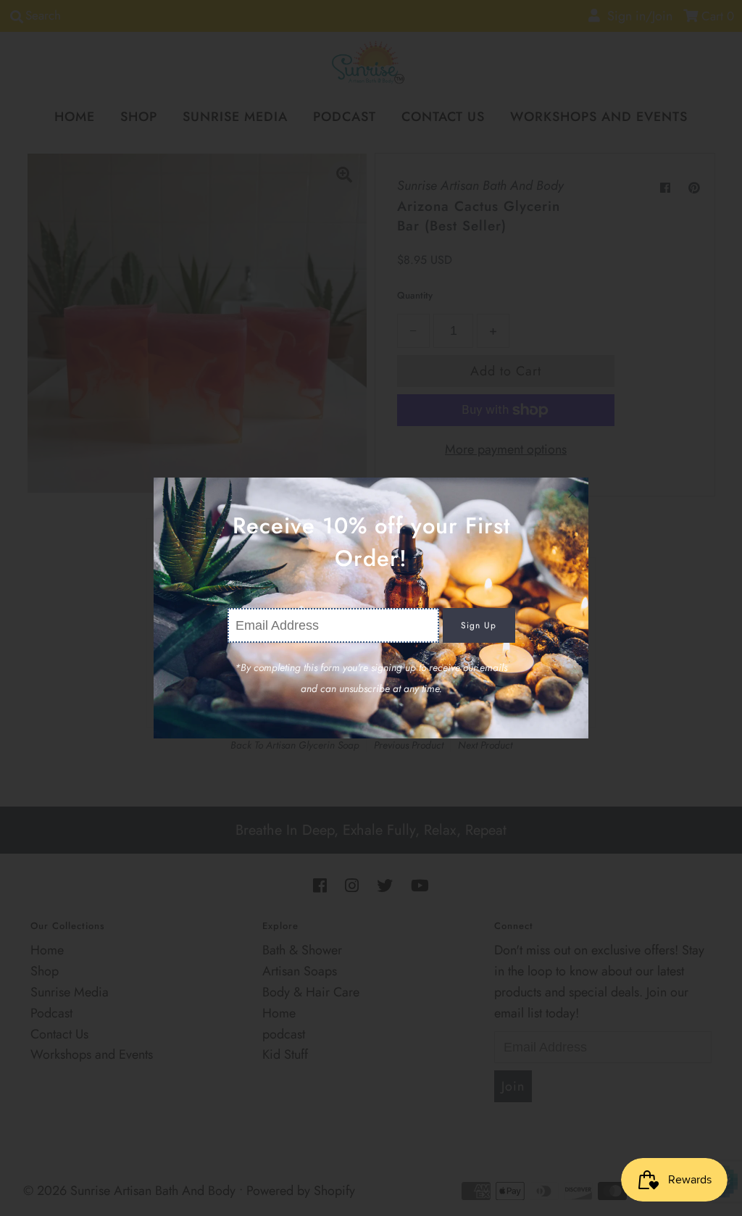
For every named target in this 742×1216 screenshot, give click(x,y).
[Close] (572, 493)
